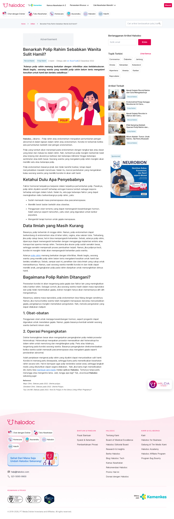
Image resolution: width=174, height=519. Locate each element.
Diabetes (128, 59)
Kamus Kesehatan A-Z (56, 5)
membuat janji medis (46, 370)
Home (23, 24)
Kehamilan (123, 65)
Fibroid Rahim (29, 61)
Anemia (125, 71)
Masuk (168, 5)
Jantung (139, 59)
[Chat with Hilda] (160, 384)
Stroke (112, 65)
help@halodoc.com (18, 472)
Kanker (136, 71)
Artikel (33, 24)
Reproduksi (114, 76)
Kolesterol (136, 65)
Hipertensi (113, 71)
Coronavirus (114, 59)
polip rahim (36, 255)
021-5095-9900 (17, 476)
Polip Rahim (41, 61)
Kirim (144, 42)
